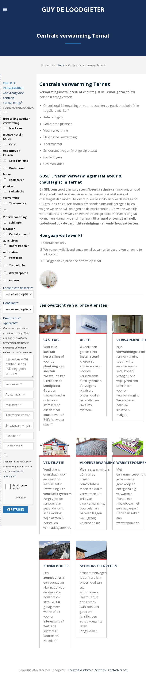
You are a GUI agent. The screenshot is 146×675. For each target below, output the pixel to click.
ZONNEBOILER (56, 566)
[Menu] (5, 9)
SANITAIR (51, 340)
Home (61, 65)
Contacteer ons (118, 670)
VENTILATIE (53, 462)
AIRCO (85, 340)
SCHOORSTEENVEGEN (98, 566)
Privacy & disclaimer (80, 670)
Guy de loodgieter (73, 9)
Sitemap (100, 670)
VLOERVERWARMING (97, 462)
